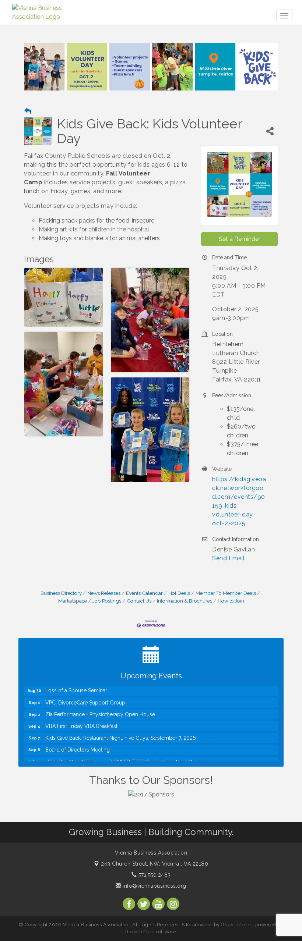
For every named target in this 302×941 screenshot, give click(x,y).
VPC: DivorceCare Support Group (85, 695)
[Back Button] (27, 111)
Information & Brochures (184, 601)
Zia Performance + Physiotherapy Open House (100, 707)
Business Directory (61, 593)
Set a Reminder (239, 238)
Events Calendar (144, 593)
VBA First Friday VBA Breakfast (81, 718)
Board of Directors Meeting (77, 742)
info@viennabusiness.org (153, 886)
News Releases (103, 593)
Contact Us (139, 601)
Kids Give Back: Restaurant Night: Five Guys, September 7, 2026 (120, 730)
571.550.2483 (154, 875)
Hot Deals (179, 593)
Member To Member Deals (226, 593)
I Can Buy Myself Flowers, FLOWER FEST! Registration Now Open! (124, 754)
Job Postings (106, 601)
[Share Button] (270, 131)
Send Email (228, 558)
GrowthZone (235, 924)
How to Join (231, 601)
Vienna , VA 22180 (154, 864)
